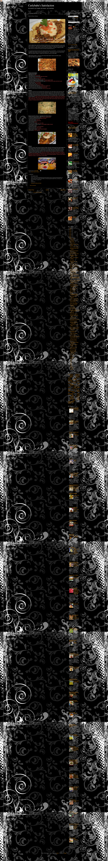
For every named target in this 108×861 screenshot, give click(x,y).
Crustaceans (73, 382)
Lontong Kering (72, 334)
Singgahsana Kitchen (73, 562)
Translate (76, 17)
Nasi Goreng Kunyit (73, 347)
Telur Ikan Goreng (73, 339)
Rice (78, 394)
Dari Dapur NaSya (72, 628)
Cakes (74, 379)
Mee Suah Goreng (73, 263)
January (71, 369)
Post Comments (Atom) (37, 192)
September (72, 357)
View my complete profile (72, 44)
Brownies (69, 379)
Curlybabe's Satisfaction (41, 5)
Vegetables (71, 402)
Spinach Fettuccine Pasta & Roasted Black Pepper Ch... (74, 278)
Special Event (72, 399)
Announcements (70, 374)
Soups (78, 398)
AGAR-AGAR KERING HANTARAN (76, 447)
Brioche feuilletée (75, 694)
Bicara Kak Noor (72, 724)
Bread (76, 378)
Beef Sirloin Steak (73, 273)
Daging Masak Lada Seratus (73, 262)
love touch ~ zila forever (73, 473)
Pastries (78, 391)
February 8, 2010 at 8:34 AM (36, 183)
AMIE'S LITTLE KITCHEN (74, 408)
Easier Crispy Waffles (74, 303)
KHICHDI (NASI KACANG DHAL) (76, 681)
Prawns (73, 392)
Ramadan (70, 394)
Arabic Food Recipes (73, 507)
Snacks (34, 171)
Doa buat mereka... (75, 460)
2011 (70, 234)
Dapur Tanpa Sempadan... (71, 535)
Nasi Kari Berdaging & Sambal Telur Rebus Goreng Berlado (75, 135)
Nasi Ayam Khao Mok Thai (76, 496)
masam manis (71, 653)
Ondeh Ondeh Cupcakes (75, 198)
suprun (57, 853)
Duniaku (70, 666)
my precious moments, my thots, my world (73, 760)
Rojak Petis (72, 312)
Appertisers (78, 374)
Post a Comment (33, 185)
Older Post (63, 189)
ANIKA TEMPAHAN (76, 839)
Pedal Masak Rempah (74, 269)
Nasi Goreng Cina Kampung (73, 331)
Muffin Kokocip (75, 189)
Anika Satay (72, 241)
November (72, 240)
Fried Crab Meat (73, 308)
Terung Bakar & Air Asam (74, 319)
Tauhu (74, 400)
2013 (70, 231)
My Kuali (71, 459)
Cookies (78, 380)
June (71, 361)
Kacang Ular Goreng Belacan (73, 256)
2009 (70, 237)
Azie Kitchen (71, 420)
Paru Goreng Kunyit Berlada (73, 305)
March (71, 366)
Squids (78, 399)
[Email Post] (40, 170)
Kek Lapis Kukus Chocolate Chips (76, 145)
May (71, 363)
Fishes (72, 384)
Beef (32, 171)
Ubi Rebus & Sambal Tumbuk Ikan (73, 323)
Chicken (70, 381)
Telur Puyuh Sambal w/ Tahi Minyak (74, 286)
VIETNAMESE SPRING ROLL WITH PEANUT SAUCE (76, 749)
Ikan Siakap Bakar (73, 252)
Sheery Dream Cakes (73, 700)
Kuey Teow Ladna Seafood (75, 280)
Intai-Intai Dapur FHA (73, 588)
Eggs (79, 383)
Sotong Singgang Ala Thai (76, 523)
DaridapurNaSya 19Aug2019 (76, 629)
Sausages (78, 396)
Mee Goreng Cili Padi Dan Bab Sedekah (76, 422)
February (72, 367)
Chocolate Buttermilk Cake (74, 336)
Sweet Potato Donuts (73, 265)
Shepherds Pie (75, 153)
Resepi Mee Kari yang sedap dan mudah (76, 668)
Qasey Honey (71, 547)
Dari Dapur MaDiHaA (73, 734)
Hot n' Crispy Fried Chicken (73, 297)
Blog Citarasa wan (72, 445)
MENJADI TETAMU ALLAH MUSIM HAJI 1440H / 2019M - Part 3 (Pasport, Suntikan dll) (76, 591)
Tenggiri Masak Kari (73, 337)
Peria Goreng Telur (73, 340)
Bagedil (71, 292)
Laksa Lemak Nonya (73, 333)
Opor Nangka (72, 307)
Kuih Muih (77, 387)
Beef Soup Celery (73, 350)
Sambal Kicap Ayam (73, 320)
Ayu (75, 26)
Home (47, 189)
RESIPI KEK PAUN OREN (76, 537)
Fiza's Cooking (72, 712)
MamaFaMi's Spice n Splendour (73, 641)
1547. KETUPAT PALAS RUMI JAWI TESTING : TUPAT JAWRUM (76, 489)
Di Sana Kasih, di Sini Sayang (76, 409)
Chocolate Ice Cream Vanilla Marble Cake (74, 294)
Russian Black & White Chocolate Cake (76, 208)
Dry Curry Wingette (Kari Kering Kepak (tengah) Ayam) (76, 776)
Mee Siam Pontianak (74, 217)
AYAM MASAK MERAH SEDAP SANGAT (76, 655)
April (71, 364)
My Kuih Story (72, 773)
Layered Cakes (75, 388)
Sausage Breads (73, 317)
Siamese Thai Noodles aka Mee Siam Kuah (75, 310)
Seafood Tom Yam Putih (74, 253)
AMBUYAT (75, 713)
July (71, 360)
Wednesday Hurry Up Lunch (76, 434)
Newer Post (31, 189)
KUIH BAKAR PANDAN (76, 813)
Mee (69, 390)
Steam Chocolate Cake (74, 246)
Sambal (71, 396)
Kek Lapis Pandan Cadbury (76, 577)
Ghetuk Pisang (76, 735)
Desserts (70, 383)
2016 (70, 228)
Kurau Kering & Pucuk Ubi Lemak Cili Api (74, 271)
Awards (71, 375)
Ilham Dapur (71, 603)
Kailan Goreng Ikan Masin (74, 327)
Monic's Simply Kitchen (73, 615)
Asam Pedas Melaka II (74, 300)
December (72, 238)
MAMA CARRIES (75, 642)
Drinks (75, 383)
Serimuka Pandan (76, 161)
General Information (74, 385)
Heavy (69, 387)
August (71, 358)
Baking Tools (77, 375)
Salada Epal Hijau (73, 301)
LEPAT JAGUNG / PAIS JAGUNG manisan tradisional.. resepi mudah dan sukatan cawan (74, 551)
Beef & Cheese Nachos (74, 250)
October (71, 355)
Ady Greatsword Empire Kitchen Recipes (73, 693)
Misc (74, 390)
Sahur (73, 395)
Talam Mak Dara (76, 179)
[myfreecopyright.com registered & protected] (74, 93)
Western (37, 171)
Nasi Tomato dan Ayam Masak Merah (76, 475)
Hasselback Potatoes (73, 284)
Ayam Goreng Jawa (73, 288)
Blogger (65, 853)
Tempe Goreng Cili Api (74, 298)
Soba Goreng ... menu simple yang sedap (76, 762)
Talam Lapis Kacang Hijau (75, 171)
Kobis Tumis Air (72, 289)
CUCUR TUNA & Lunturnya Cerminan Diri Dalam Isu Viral (76, 564)
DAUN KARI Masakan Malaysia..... (73, 680)
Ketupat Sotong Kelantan (76, 801)
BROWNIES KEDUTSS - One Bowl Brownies (76, 827)
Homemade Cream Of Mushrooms (76, 788)
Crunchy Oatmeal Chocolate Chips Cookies (76, 617)
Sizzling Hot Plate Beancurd (73, 352)
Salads (78, 395)
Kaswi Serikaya (72, 348)
